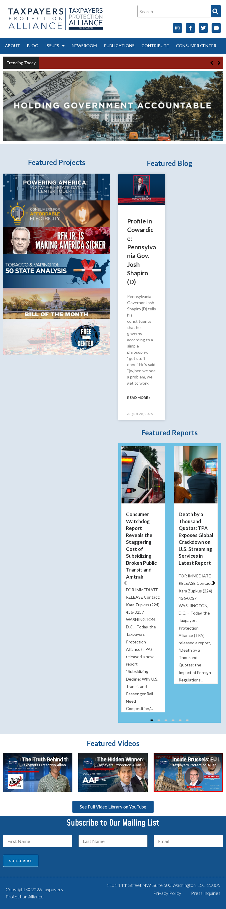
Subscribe (20, 861)
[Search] (216, 11)
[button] (219, 62)
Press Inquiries (205, 893)
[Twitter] (203, 28)
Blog (32, 45)
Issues (52, 45)
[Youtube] (216, 28)
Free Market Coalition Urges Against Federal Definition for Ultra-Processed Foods (118, 62)
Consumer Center (196, 45)
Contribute (155, 45)
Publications (119, 45)
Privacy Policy (167, 893)
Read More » (138, 397)
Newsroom (84, 45)
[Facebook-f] (190, 28)
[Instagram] (177, 28)
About (12, 45)
